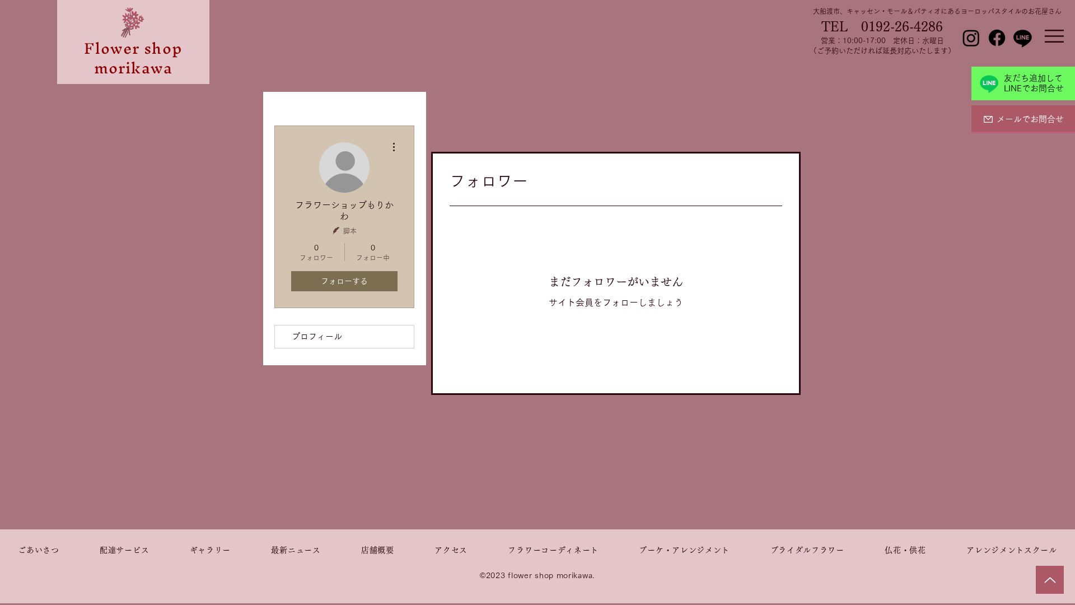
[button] (1054, 36)
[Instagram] (971, 38)
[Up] (1050, 580)
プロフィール (317, 336)
